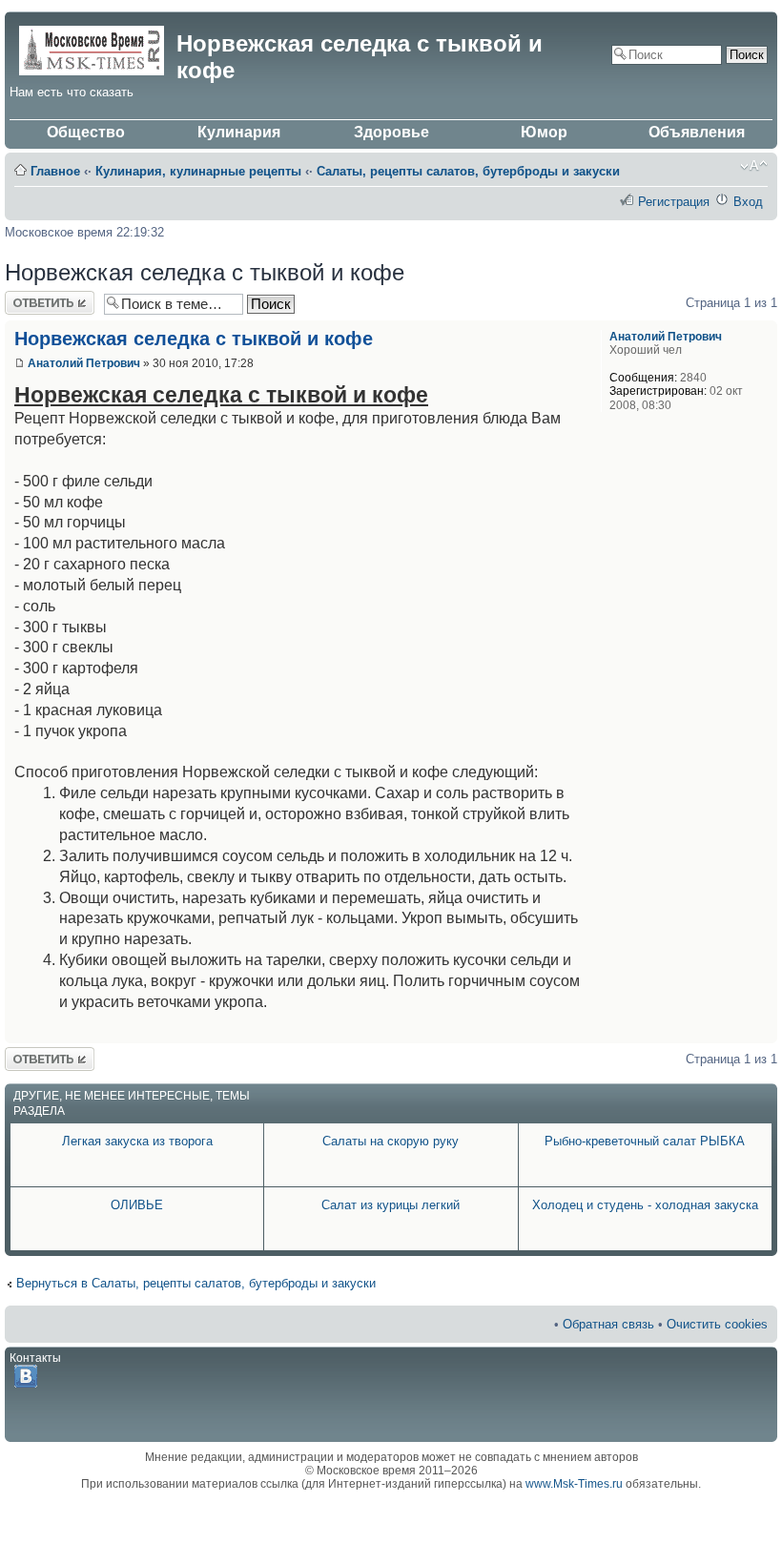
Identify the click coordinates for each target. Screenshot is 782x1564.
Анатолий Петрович (84, 363)
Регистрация (674, 202)
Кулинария (238, 132)
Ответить (31, 298)
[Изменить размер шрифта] (754, 166)
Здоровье (391, 132)
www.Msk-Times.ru (574, 1484)
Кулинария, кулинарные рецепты (198, 171)
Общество (86, 132)
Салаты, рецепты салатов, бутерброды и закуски (468, 171)
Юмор (544, 132)
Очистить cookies (717, 1324)
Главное (55, 171)
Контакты (35, 1358)
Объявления (696, 132)
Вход (748, 202)
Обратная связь (608, 1324)
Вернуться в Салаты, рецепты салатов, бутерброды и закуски (196, 1283)
